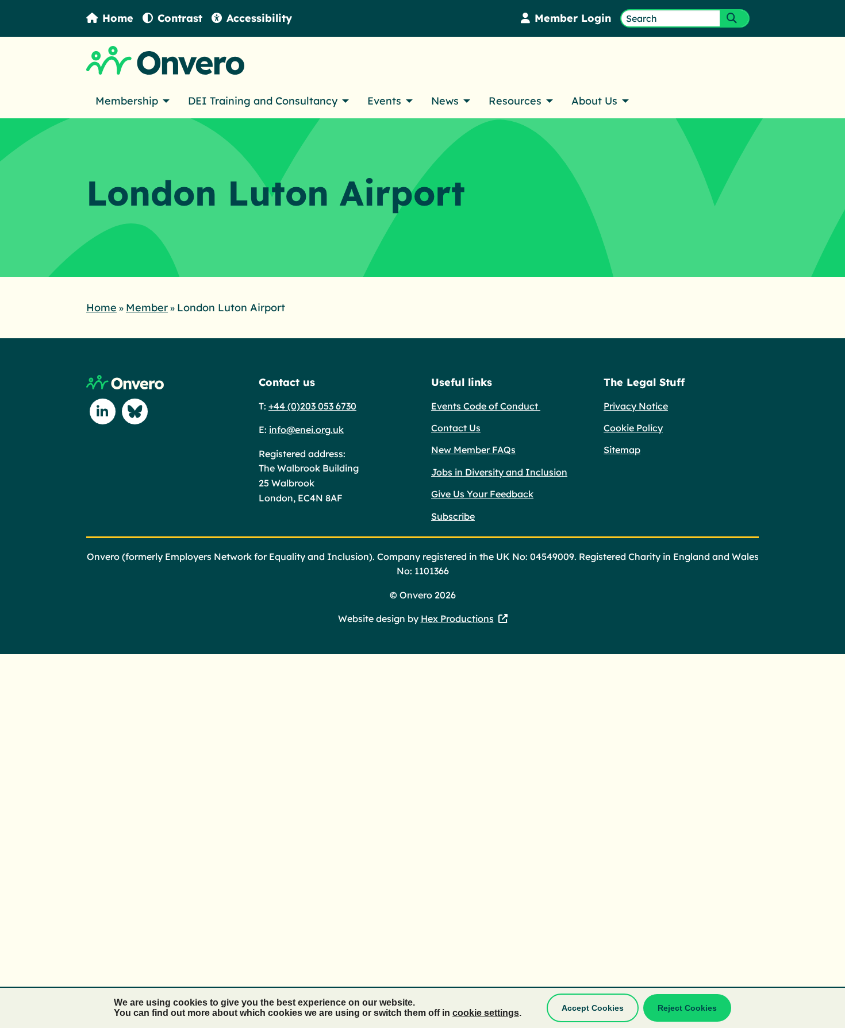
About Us (594, 100)
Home (117, 18)
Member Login (573, 18)
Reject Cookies (687, 1007)
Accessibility (259, 18)
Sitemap (622, 449)
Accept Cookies (593, 1007)
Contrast (180, 18)
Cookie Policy (633, 427)
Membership (126, 100)
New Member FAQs (473, 449)
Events (384, 100)
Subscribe (453, 516)
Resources (515, 100)
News (445, 100)
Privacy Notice (636, 406)
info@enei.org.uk (306, 429)
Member (147, 307)
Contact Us (456, 427)
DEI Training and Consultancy (262, 100)
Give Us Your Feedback (482, 493)
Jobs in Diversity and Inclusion (499, 472)
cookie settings (485, 1013)
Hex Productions (457, 618)
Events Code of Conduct (485, 406)
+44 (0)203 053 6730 (312, 406)
